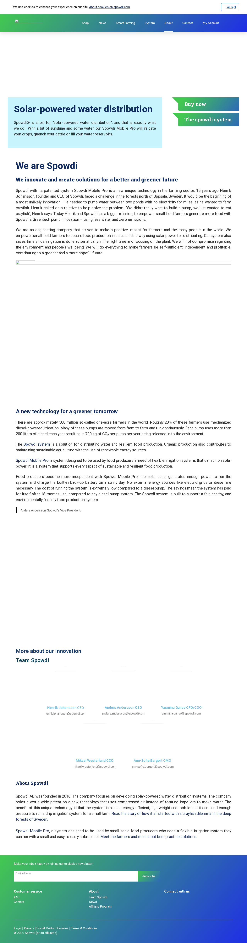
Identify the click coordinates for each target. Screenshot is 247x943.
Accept (231, 7)
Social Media (45, 928)
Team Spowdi (98, 897)
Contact (187, 23)
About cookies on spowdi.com (109, 7)
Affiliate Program (100, 906)
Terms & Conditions (84, 928)
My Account (211, 23)
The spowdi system (208, 119)
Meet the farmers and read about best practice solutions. (148, 836)
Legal (17, 928)
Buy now (195, 104)
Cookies (63, 928)
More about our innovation (48, 651)
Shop (85, 23)
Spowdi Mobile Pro (32, 460)
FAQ (16, 897)
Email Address (23, 873)
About (168, 23)
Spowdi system (37, 444)
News (102, 23)
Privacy (29, 928)
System (150, 23)
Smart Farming (125, 23)
